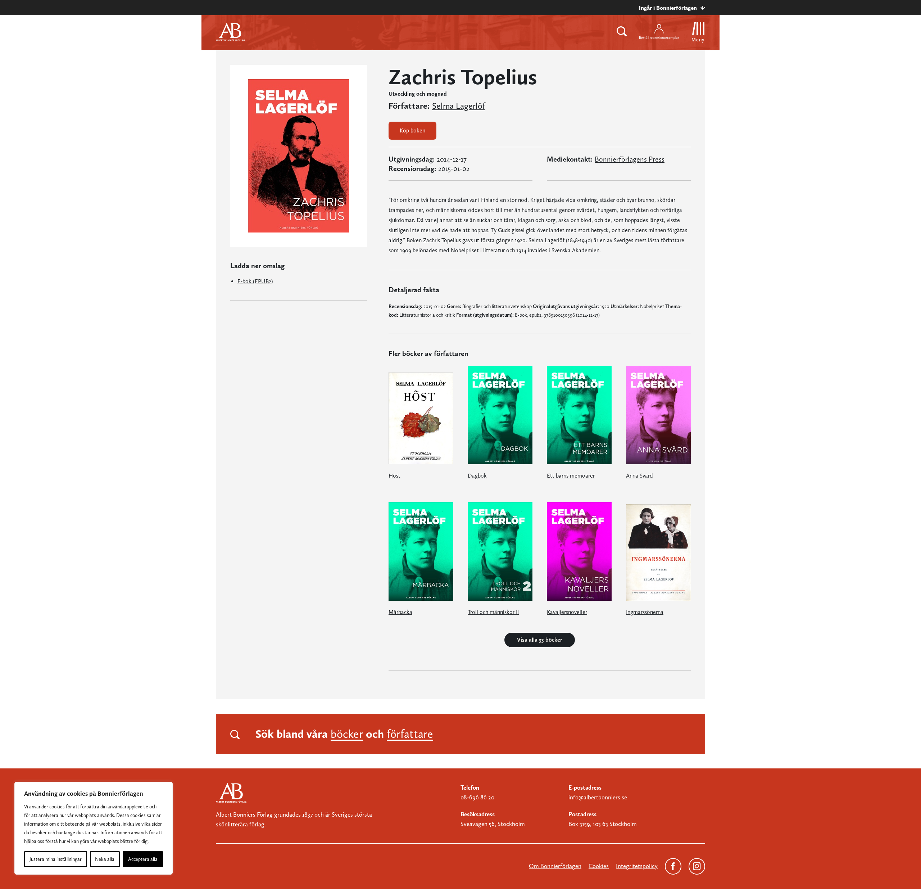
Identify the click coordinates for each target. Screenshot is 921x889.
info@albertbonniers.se (597, 797)
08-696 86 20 (477, 797)
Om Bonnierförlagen (555, 866)
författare (410, 734)
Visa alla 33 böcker (539, 639)
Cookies (599, 866)
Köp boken (412, 130)
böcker (347, 734)
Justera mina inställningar (56, 859)
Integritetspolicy (637, 866)
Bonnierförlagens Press (629, 159)
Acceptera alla (143, 859)
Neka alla (104, 859)
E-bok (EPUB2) (255, 281)
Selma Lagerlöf (458, 106)
